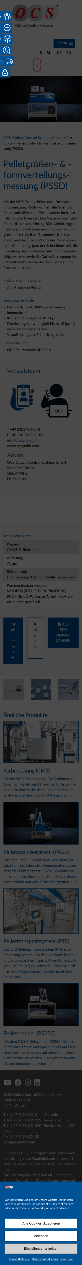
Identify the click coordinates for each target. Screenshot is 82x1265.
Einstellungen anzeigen (41, 1248)
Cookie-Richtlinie (19, 1259)
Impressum (66, 1259)
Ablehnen (41, 1236)
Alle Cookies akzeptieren (41, 1223)
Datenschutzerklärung (45, 1259)
